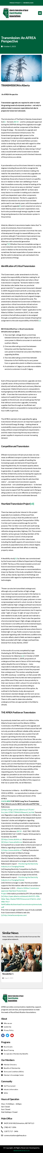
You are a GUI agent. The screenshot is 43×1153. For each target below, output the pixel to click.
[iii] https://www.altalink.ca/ (11, 842)
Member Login (28, 3)
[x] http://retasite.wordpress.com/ (14, 915)
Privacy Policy (15, 3)
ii (19, 206)
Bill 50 (16, 122)
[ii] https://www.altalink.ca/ (11, 839)
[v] (40, 320)
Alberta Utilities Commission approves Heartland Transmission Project (20, 891)
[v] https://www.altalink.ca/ (11, 850)
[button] (40, 13)
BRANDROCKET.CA (21, 1150)
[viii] (32, 503)
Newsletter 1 (7, 974)
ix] (16, 558)
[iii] (9, 244)
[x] (23, 656)
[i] (4, 122)
